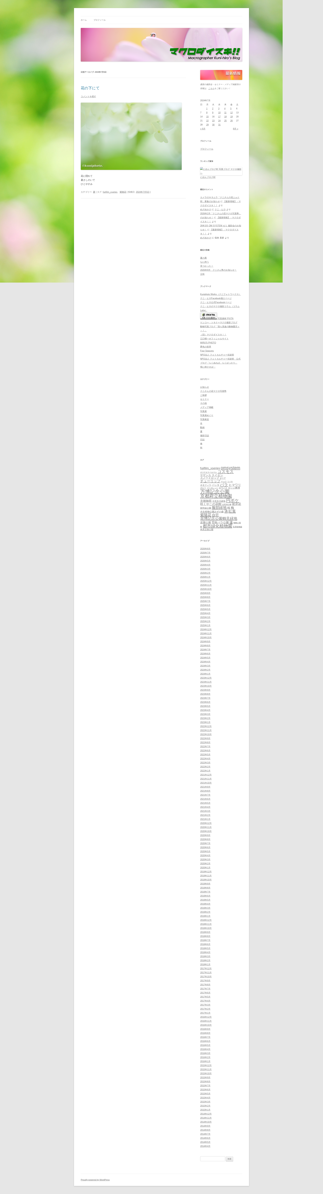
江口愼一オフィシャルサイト (214, 338)
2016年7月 (205, 1037)
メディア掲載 (206, 407)
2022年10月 (206, 734)
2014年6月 (205, 1138)
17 (219, 116)
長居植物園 (237, 527)
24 (219, 120)
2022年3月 (205, 762)
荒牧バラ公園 (220, 522)
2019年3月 (205, 908)
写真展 (203, 411)
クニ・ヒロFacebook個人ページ (216, 298)
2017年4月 (205, 1001)
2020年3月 (205, 859)
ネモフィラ (205, 485)
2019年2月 (205, 912)
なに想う (204, 262)
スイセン (217, 475)
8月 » (235, 128)
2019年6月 (205, 896)
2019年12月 (206, 871)
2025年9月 (205, 593)
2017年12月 (206, 968)
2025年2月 (205, 621)
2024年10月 (206, 637)
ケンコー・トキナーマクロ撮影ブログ (218, 322)
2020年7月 (205, 843)
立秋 (202, 274)
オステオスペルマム (208, 472)
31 (219, 124)
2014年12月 (206, 1114)
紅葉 (232, 511)
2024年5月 (205, 657)
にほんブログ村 (208, 177)
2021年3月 (205, 811)
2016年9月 (205, 1029)
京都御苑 (206, 501)
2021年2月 (205, 815)
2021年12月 (206, 775)
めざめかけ (205, 209)
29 (207, 124)
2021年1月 (205, 819)
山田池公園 (226, 504)
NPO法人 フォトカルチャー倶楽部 (217, 355)
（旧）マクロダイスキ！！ (213, 334)
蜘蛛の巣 (237, 523)
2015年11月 (206, 1069)
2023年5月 (205, 706)
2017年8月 (205, 984)
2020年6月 (205, 847)
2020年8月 (205, 839)
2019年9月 (205, 884)
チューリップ (210, 481)
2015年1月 (205, 1110)
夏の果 (203, 258)
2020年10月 (206, 831)
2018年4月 (205, 952)
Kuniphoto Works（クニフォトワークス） (220, 294)
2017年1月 (205, 1013)
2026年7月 (205, 553)
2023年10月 (206, 686)
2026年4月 (205, 565)
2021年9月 (205, 787)
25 (225, 120)
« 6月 (202, 128)
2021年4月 (205, 807)
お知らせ (204, 387)
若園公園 (205, 522)
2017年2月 (205, 1009)
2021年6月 (205, 799)
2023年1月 (205, 722)
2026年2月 (205, 573)
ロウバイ (223, 488)
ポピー (203, 488)
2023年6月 (205, 702)
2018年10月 (206, 928)
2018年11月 (206, 924)
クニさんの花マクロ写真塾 (213, 391)
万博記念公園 (214, 491)
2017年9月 (205, 980)
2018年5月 (205, 948)
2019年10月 (206, 879)
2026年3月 (205, 569)
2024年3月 (205, 666)
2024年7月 (205, 649)
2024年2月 (205, 670)
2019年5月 (205, 900)
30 (213, 124)
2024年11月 (206, 633)
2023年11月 (206, 682)
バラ (224, 484)
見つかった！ (206, 266)
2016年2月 (205, 1057)
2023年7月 (205, 698)
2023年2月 (205, 718)
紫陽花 (123, 192)
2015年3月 (205, 1101)
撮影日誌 (204, 435)
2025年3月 (205, 617)
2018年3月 (205, 956)
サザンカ (205, 475)
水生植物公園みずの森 (212, 511)
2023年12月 (206, 678)
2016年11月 (206, 1021)
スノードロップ (209, 477)
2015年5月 (205, 1093)
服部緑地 (219, 507)
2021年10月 (206, 783)
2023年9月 (205, 690)
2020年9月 (205, 835)
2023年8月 (205, 694)
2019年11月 (206, 875)
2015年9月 (205, 1077)
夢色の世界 (205, 346)
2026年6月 (205, 557)
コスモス (226, 472)
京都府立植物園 (216, 496)
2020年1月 (205, 867)
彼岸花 (236, 504)
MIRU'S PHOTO (208, 342)
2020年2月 (205, 863)
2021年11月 (206, 779)
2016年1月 (205, 1061)
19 (231, 116)
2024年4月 (205, 661)
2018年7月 (205, 940)
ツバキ (230, 482)
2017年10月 (206, 976)
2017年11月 (206, 972)
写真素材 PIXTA (225, 318)
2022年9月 (205, 738)
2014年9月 (205, 1126)
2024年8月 (205, 645)
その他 (203, 403)
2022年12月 (206, 726)
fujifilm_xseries (110, 192)
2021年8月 (205, 791)
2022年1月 (205, 770)
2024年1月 (205, 674)
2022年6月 (205, 750)
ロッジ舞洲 (234, 487)
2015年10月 (206, 1073)
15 (207, 116)
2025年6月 (205, 605)
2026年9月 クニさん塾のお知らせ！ (218, 270)
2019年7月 (205, 892)
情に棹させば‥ (208, 367)
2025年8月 (205, 597)
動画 (202, 427)
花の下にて (90, 88)
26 (231, 120)
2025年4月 (205, 613)
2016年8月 (205, 1033)
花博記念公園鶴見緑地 (218, 519)
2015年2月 (205, 1106)
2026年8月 (205, 548)
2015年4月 (205, 1097)
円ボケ (232, 500)
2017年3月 (205, 1005)
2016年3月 (205, 1053)
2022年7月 (205, 746)
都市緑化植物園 (217, 526)
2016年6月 (205, 1041)
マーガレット (212, 488)
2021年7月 (205, 795)
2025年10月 (206, 589)
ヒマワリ (235, 485)
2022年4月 (205, 758)
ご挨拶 (203, 395)
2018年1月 (205, 964)
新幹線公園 (205, 508)
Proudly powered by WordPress (95, 1180)
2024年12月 (206, 629)
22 (207, 120)
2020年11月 (206, 827)
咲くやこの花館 (210, 504)
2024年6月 (205, 653)
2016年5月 (205, 1045)
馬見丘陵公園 (206, 529)
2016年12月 (206, 1017)
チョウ (224, 482)
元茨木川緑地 (218, 501)
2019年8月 (205, 888)
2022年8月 (205, 742)
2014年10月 (206, 1122)
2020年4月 (205, 855)
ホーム (84, 20)
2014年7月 (205, 1134)
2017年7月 (205, 988)
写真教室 (204, 419)
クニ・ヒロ (220, 209)
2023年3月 (205, 714)
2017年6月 (205, 992)
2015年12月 (206, 1065)
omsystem (230, 468)
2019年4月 (205, 904)
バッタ (215, 485)
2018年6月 (205, 944)
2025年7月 (205, 601)
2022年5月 (205, 754)
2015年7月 (205, 1085)
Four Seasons (207, 351)
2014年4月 (205, 1146)
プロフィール (100, 20)
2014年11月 (206, 1118)
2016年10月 (206, 1025)
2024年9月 (205, 641)
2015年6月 (205, 1089)
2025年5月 (205, 609)
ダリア (223, 478)
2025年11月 (206, 585)
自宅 (215, 515)
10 (219, 112)
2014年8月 (205, 1130)
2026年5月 (205, 561)
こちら (211, 88)
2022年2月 (205, 766)
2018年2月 (205, 960)
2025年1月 (205, 625)
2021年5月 (205, 803)
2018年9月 (205, 932)
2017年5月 (205, 997)
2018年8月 (205, 936)
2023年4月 (205, 710)
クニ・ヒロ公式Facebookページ (216, 302)
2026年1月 (205, 577)
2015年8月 (205, 1081)
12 (231, 112)
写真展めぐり (206, 415)
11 (225, 112)
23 (213, 120)
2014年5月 (205, 1142)
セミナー (204, 399)
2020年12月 (206, 823)
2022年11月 (206, 730)
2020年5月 (205, 851)
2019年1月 (205, 916)
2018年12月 (206, 920)
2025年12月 (206, 581)
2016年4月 (205, 1049)
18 (225, 116)
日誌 (202, 439)
